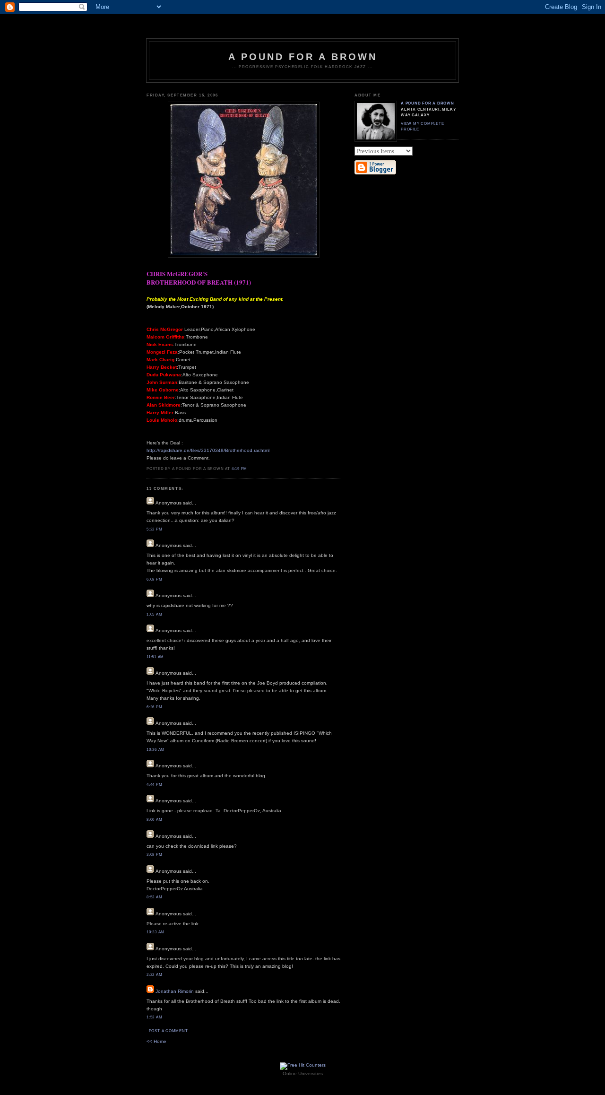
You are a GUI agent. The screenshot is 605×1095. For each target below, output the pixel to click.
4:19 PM (239, 469)
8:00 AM (154, 819)
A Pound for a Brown (302, 57)
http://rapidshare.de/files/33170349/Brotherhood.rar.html (208, 450)
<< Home (156, 1041)
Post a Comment (168, 1031)
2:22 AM (154, 975)
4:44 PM (154, 784)
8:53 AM (154, 897)
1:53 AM (154, 1017)
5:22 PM (154, 529)
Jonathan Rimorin (175, 991)
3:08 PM (154, 854)
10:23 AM (155, 932)
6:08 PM (154, 579)
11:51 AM (155, 657)
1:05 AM (154, 614)
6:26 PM (154, 707)
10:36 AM (155, 749)
